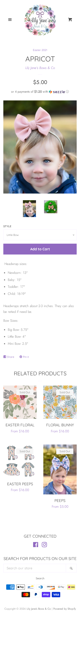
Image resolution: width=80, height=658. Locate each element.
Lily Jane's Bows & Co (40, 67)
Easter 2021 (40, 50)
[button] (40, 91)
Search (40, 578)
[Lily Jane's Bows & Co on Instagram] (44, 545)
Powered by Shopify (64, 609)
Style (7, 226)
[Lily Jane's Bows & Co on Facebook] (35, 545)
